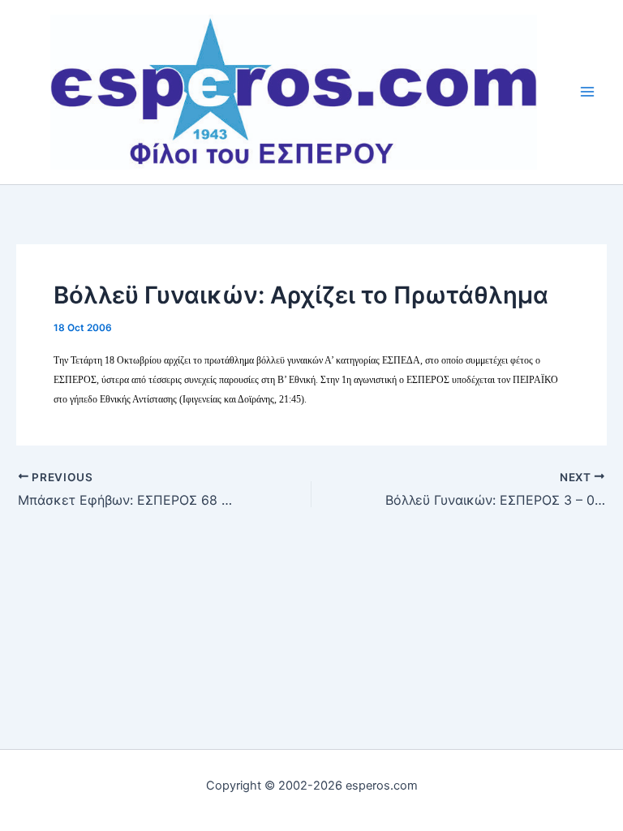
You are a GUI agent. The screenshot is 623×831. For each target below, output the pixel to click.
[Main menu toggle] (588, 92)
